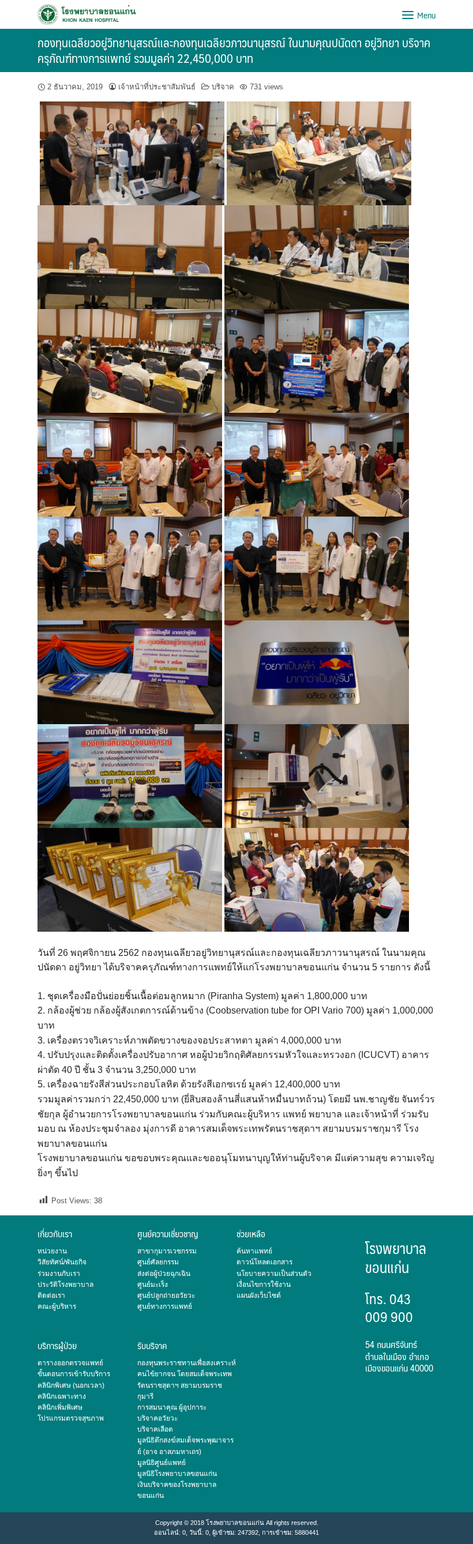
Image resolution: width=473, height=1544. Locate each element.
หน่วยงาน (52, 1251)
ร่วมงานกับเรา (58, 1274)
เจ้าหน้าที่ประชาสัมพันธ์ (157, 86)
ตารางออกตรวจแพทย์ (70, 1363)
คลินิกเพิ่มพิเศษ (59, 1407)
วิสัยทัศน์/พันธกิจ (62, 1262)
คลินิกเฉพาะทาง (61, 1396)
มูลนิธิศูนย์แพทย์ (161, 1463)
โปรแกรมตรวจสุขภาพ (70, 1418)
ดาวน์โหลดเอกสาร (264, 1262)
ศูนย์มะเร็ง (152, 1285)
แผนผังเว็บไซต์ (258, 1295)
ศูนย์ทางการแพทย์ (164, 1306)
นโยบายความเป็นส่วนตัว (273, 1274)
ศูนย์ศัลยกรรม (158, 1262)
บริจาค (223, 86)
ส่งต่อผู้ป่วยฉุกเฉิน (163, 1274)
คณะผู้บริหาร (56, 1306)
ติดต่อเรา (51, 1295)
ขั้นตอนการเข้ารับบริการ (73, 1374)
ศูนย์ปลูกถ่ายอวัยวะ (166, 1295)
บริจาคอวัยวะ (157, 1418)
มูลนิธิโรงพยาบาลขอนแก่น (177, 1474)
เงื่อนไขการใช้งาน (263, 1285)
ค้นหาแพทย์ (254, 1251)
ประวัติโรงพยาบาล (65, 1285)
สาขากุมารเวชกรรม (167, 1251)
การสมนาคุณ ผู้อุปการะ (172, 1407)
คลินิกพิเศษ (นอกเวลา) (70, 1385)
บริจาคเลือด (155, 1429)
